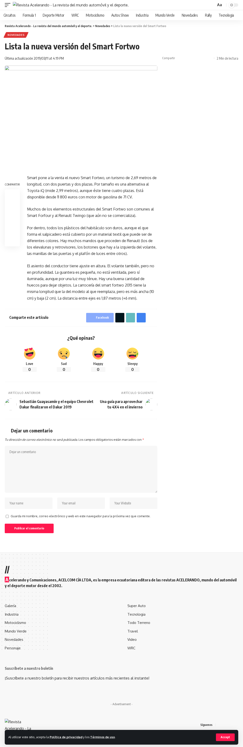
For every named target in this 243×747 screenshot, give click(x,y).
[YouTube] (231, 725)
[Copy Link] (194, 58)
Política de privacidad (66, 737)
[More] (209, 58)
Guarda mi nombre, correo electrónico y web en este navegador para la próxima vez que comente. (80, 516)
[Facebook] (219, 725)
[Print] (202, 58)
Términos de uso (102, 737)
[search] (212, 5)
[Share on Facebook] (180, 58)
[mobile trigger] (9, 5)
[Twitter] (225, 725)
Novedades (16, 35)
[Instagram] (236, 725)
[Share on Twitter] (187, 58)
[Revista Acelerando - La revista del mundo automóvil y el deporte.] (71, 5)
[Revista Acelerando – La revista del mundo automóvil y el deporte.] (23, 725)
